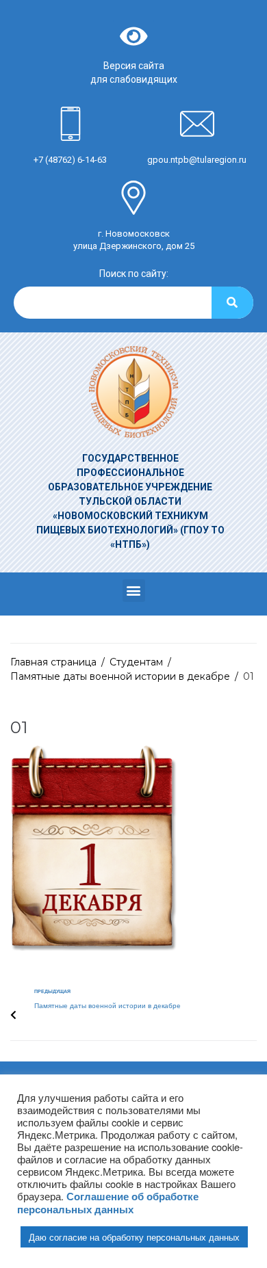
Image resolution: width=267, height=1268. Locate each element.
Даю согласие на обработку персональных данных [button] (134, 1236)
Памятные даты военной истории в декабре (120, 676)
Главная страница (53, 662)
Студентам (136, 662)
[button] (134, 590)
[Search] (232, 303)
